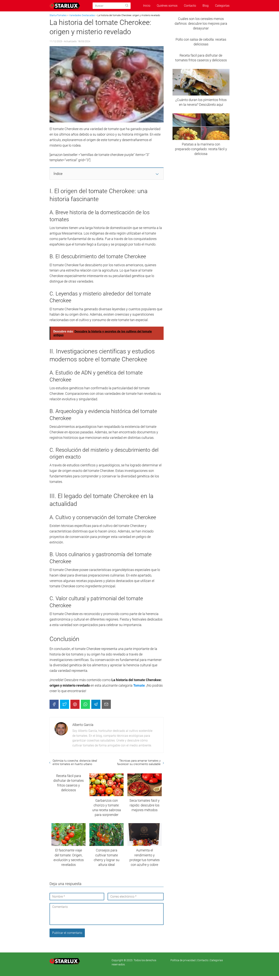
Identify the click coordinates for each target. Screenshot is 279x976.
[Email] (106, 704)
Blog (206, 5)
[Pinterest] (75, 704)
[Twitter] (64, 704)
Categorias (216, 960)
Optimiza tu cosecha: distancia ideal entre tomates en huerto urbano (75, 762)
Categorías (222, 5)
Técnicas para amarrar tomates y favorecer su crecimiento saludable (138, 762)
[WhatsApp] (85, 704)
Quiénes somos (167, 5)
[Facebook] (54, 704)
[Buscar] (127, 5)
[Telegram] (95, 704)
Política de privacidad (183, 960)
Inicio (146, 5)
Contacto (190, 5)
